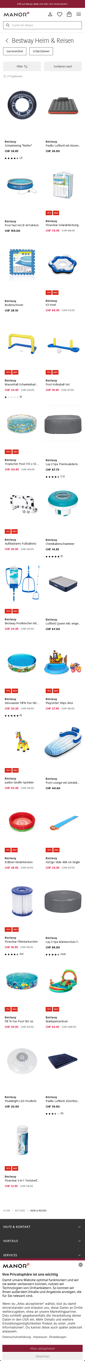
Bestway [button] (20, 1210)
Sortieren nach (63, 66)
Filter (20, 66)
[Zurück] (6, 40)
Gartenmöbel (15, 51)
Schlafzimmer (41, 51)
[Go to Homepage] (16, 14)
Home (6, 1210)
